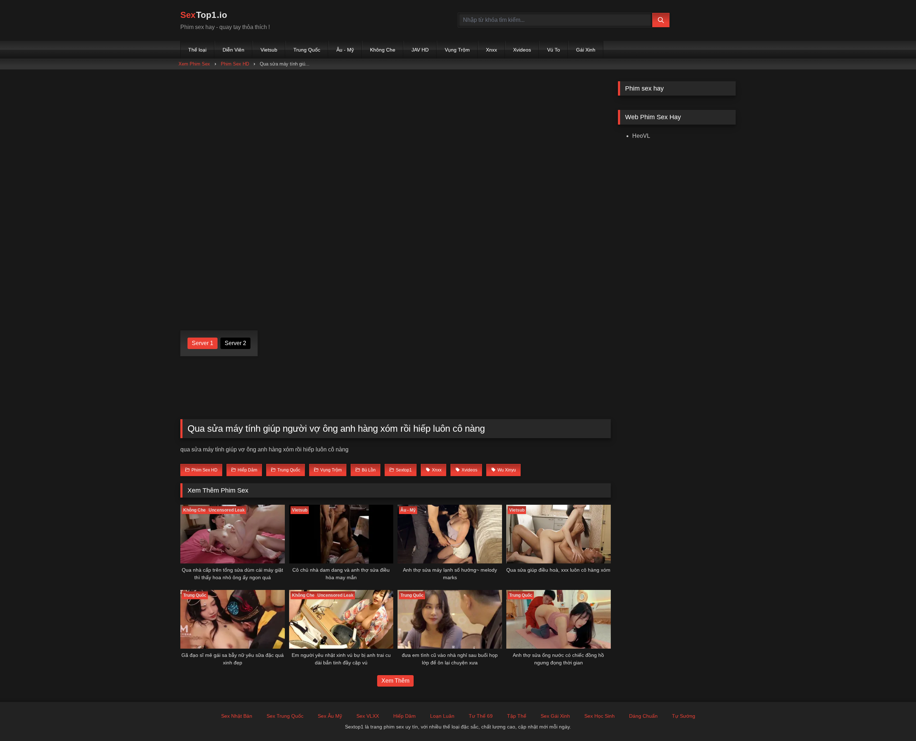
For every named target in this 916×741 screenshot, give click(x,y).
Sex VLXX (367, 716)
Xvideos (522, 50)
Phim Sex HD (235, 64)
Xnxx (491, 50)
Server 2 (235, 343)
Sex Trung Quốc (285, 716)
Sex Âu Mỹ (330, 716)
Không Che (382, 50)
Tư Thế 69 (481, 716)
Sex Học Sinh (599, 716)
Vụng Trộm (457, 50)
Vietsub (268, 50)
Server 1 (202, 343)
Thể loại (197, 50)
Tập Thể (516, 716)
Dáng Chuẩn (643, 716)
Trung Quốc (306, 50)
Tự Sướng (683, 716)
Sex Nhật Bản (236, 716)
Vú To (553, 50)
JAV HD (420, 50)
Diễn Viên (233, 50)
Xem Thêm (395, 681)
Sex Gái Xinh (555, 716)
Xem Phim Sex (194, 64)
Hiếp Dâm (404, 716)
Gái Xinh (585, 50)
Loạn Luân (442, 716)
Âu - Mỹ (345, 50)
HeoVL (641, 136)
